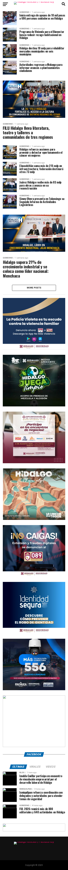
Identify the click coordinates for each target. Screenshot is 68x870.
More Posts (34, 287)
